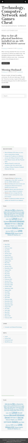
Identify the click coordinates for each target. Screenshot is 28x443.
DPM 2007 (7, 215)
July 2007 (7, 308)
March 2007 (8, 315)
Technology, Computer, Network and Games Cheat (14, 15)
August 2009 (8, 290)
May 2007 (7, 312)
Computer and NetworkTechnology (13, 327)
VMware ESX (9, 233)
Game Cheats (6, 216)
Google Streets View (14, 216)
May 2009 (7, 295)
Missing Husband (11, 69)
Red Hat (20, 223)
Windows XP (10, 234)
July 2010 (7, 271)
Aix (13, 210)
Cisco (8, 211)
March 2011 (8, 264)
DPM (22, 213)
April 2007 (7, 314)
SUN (12, 231)
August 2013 (8, 255)
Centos (5, 211)
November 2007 (9, 303)
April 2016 (7, 246)
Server (20, 225)
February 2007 (8, 317)
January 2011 (8, 266)
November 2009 (9, 284)
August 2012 (8, 261)
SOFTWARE (8, 228)
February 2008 (8, 299)
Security (16, 225)
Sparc (22, 228)
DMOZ (8, 213)
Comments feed (9, 340)
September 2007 (9, 305)
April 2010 (7, 275)
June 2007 (7, 310)
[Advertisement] (8, 123)
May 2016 (7, 244)
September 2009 (9, 288)
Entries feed (8, 338)
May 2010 (7, 273)
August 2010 (8, 270)
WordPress (16, 234)
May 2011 (7, 262)
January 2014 (8, 253)
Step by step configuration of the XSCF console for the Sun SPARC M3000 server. (14, 180)
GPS (20, 216)
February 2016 (8, 248)
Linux (14, 218)
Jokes (10, 219)
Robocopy (8, 225)
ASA (16, 210)
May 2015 (7, 251)
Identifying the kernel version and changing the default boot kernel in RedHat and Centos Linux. (15, 185)
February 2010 (8, 279)
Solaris (15, 228)
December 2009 (9, 282)
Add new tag (8, 210)
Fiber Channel (16, 408)
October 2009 (8, 286)
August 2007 (8, 306)
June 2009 (7, 294)
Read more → (6, 63)
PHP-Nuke (13, 223)
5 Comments (20, 71)
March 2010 (8, 277)
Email (11, 215)
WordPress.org (8, 342)
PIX (16, 223)
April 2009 (7, 297)
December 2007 (9, 301)
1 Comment (20, 48)
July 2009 (7, 292)
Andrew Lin (5, 48)
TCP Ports (16, 231)
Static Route (8, 231)
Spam (19, 228)
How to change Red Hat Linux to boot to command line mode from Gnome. (14, 194)
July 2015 (7, 250)
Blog (22, 210)
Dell (11, 211)
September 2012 (9, 259)
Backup (19, 210)
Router (12, 225)
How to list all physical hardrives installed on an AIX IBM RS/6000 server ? (13, 41)
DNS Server (12, 213)
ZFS (20, 234)
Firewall (21, 215)
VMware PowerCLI (19, 233)
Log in (6, 336)
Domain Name (18, 213)
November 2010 (9, 268)
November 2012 (9, 257)
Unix (20, 230)
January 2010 (8, 281)
